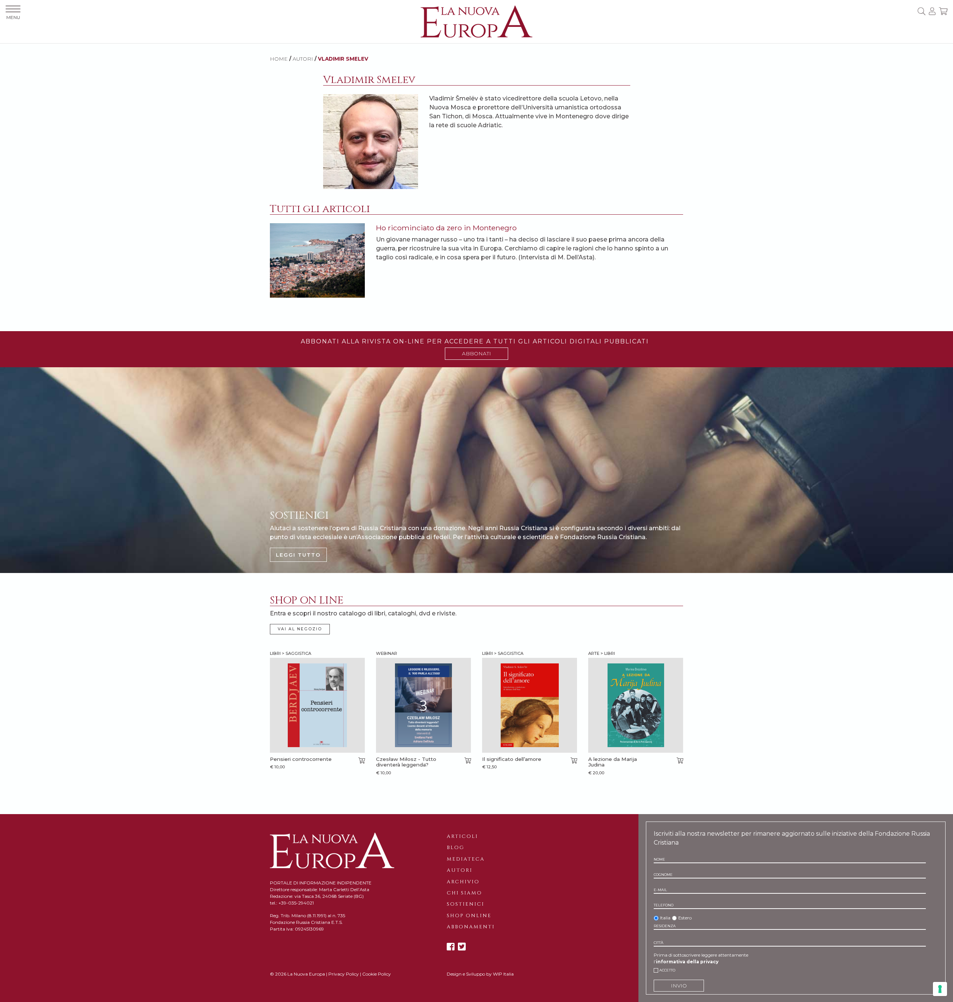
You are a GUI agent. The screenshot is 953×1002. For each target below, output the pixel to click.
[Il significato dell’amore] (529, 705)
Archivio (463, 881)
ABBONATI (476, 353)
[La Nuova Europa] (476, 21)
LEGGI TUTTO (298, 555)
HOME (279, 59)
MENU (13, 17)
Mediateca (466, 859)
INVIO (679, 986)
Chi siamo (464, 893)
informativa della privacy (687, 961)
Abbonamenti (471, 926)
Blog (455, 847)
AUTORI (303, 59)
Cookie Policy (376, 974)
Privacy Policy (343, 974)
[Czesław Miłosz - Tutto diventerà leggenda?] (423, 705)
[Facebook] (451, 946)
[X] (462, 946)
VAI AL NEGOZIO (300, 629)
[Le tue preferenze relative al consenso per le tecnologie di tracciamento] (940, 989)
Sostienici (465, 904)
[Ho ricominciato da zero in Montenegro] (317, 259)
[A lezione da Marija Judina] (635, 705)
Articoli (462, 836)
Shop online (469, 915)
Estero (685, 918)
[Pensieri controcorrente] (317, 705)
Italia (665, 918)
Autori (459, 870)
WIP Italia (503, 974)
